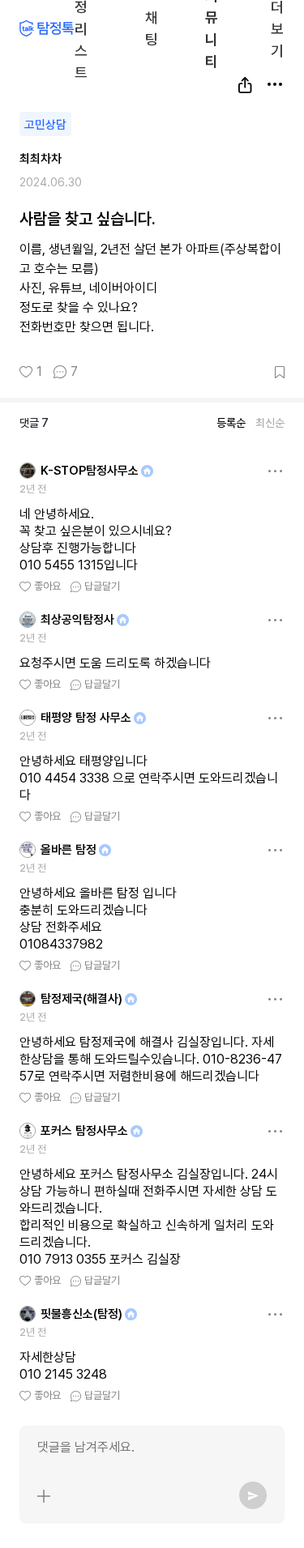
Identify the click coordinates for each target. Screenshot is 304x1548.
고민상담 (45, 124)
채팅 (151, 27)
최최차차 (40, 158)
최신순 (270, 422)
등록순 (231, 422)
